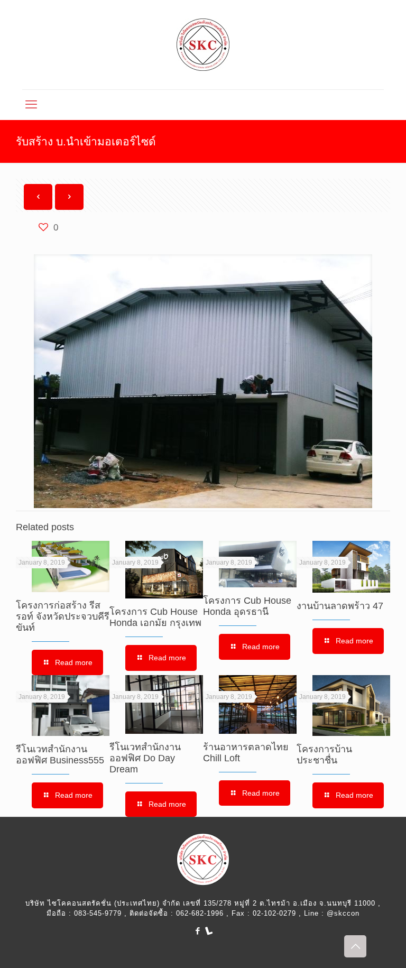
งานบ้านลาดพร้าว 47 (340, 606)
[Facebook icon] (197, 930)
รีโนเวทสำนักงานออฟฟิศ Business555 (60, 755)
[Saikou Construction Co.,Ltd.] (203, 44)
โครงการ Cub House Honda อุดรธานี (247, 606)
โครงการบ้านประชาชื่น (324, 755)
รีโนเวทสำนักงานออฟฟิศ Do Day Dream (145, 758)
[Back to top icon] (355, 946)
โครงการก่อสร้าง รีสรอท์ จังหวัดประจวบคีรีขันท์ (62, 616)
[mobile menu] (31, 105)
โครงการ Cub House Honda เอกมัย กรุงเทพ (155, 617)
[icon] (209, 930)
